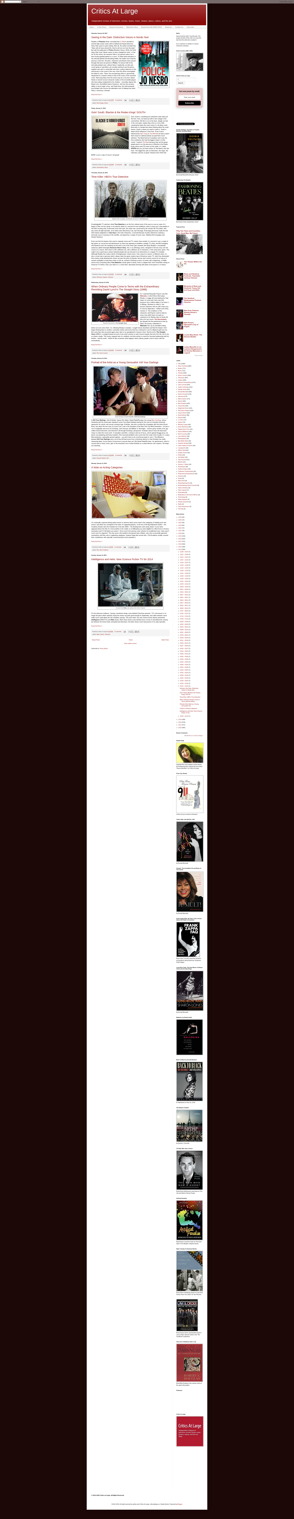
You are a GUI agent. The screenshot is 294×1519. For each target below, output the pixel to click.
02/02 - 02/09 (184, 678)
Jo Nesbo (123, 41)
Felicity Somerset (183, 502)
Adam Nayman (182, 499)
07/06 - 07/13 (184, 619)
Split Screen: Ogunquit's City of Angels (191, 324)
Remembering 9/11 (184, 483)
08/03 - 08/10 (184, 608)
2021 (180, 530)
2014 (180, 549)
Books (106, 103)
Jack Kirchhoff (182, 459)
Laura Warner (182, 436)
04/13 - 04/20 (184, 651)
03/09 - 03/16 (184, 664)
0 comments (118, 100)
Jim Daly (180, 509)
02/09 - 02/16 (184, 675)
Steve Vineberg (104, 550)
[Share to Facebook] (137, 100)
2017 (180, 541)
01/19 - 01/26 (184, 683)
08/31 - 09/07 (184, 597)
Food (179, 478)
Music (106, 167)
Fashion (180, 476)
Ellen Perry (181, 480)
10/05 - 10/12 (184, 584)
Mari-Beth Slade (183, 441)
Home (91, 27)
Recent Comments (116, 27)
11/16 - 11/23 (184, 568)
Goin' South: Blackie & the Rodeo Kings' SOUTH (118, 112)
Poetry (180, 455)
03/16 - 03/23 (184, 662)
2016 (180, 544)
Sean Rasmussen (183, 506)
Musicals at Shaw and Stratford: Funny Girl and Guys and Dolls (192, 288)
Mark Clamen (100, 634)
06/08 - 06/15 (184, 630)
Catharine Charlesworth (185, 471)
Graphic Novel (182, 452)
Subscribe (190, 27)
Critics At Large (114, 11)
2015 (180, 547)
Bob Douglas (100, 103)
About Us (168, 27)
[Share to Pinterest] (139, 100)
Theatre (180, 373)
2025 (180, 520)
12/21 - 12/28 (184, 554)
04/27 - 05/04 (184, 646)
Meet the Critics (132, 27)
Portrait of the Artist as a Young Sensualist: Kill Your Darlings (124, 362)
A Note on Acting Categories (107, 467)
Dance (180, 401)
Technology (181, 497)
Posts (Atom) (104, 648)
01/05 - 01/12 (184, 716)
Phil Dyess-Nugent (102, 277)
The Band (146, 142)
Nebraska (143, 296)
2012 (180, 722)
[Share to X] (134, 100)
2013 (180, 719)
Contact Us (179, 27)
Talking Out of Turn (184, 429)
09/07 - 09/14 (184, 595)
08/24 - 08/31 (184, 600)
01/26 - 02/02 (184, 680)
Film (98, 353)
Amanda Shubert (101, 458)
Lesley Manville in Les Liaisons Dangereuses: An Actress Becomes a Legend (193, 350)
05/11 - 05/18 (184, 640)
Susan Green (182, 413)
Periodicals (181, 466)
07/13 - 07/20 (184, 616)
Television (110, 277)
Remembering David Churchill (187, 485)
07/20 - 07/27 (184, 613)
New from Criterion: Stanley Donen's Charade (191, 312)
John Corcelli (182, 385)
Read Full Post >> (96, 94)
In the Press (101, 27)
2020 (180, 533)
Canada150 (181, 448)
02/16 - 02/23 (184, 672)
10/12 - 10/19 (184, 581)
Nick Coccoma (182, 434)
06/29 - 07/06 (184, 621)
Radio (180, 504)
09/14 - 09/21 (184, 592)
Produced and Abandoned (186, 473)
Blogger (179, 1504)
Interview (181, 396)
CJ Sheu (180, 420)
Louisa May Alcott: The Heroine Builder (193, 336)
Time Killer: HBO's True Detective (109, 176)
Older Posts (165, 640)
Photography (182, 438)
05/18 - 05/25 (184, 638)
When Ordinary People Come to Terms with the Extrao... (190, 700)
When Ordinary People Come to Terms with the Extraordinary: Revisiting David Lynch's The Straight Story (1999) (125, 288)
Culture (180, 380)
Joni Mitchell (154, 134)
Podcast (180, 417)
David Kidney (100, 167)
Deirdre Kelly (182, 389)
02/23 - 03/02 (184, 670)
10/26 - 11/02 (184, 576)
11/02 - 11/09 (184, 573)
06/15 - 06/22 (184, 627)
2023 (180, 525)
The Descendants (160, 319)
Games (180, 422)
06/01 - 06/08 (184, 632)
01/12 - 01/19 (184, 686)
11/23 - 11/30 (184, 565)
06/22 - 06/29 (184, 624)
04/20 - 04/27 (184, 648)
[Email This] (130, 100)
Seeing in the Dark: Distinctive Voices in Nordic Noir (120, 37)
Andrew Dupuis (183, 469)
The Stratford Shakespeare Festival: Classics (192, 300)
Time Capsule (182, 490)
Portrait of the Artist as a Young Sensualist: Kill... (189, 705)
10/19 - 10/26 (184, 578)
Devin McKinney (183, 427)
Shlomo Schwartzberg (185, 382)
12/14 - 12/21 (184, 557)
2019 (180, 536)
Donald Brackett (183, 392)
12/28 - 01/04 (184, 552)
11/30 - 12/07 (184, 562)
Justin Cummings (183, 387)
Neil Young (143, 134)
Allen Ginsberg (156, 420)
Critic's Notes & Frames (185, 445)
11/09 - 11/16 (184, 570)
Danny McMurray (183, 431)
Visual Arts (181, 406)
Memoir (180, 462)
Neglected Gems (183, 408)
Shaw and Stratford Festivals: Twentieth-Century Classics (192, 276)
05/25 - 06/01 (184, 635)
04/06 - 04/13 (184, 654)
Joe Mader (181, 457)
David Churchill (183, 394)
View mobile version (130, 643)
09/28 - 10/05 (184, 587)
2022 (180, 528)
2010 (180, 727)
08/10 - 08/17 (184, 605)
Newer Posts (96, 640)
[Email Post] (125, 100)
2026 (180, 517)
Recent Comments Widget (196, 735)
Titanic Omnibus (183, 488)
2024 (180, 522)
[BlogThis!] (132, 100)
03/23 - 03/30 (184, 659)
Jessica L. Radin (183, 464)
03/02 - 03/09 (184, 667)
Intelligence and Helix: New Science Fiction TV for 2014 (122, 559)
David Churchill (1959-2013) (151, 27)
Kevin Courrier (104, 353)
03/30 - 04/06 (184, 656)
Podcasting (181, 492)
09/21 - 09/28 (184, 589)
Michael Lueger (183, 424)
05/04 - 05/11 (184, 643)
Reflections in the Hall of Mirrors (188, 495)
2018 (180, 539)
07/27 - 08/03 (184, 611)
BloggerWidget (199, 355)
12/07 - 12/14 (184, 560)
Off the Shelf (182, 450)
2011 (180, 725)
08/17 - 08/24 (184, 603)
